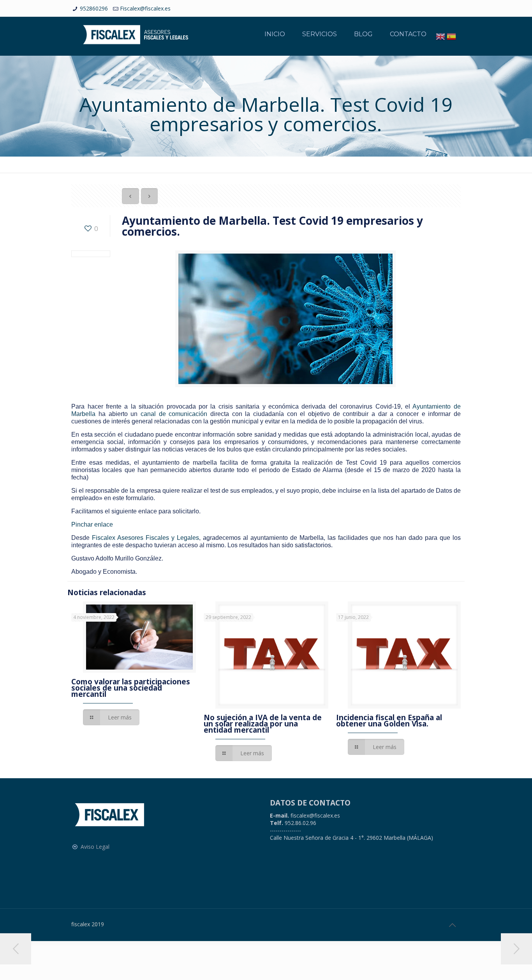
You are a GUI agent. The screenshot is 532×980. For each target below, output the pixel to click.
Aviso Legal (95, 846)
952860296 (94, 8)
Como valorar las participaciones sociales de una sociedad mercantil (130, 688)
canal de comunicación (174, 414)
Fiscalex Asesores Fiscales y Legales (145, 537)
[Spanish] (451, 36)
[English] (440, 36)
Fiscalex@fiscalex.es (145, 8)
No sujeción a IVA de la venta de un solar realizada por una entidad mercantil (263, 723)
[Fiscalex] (135, 34)
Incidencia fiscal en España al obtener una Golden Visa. (389, 720)
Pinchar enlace (92, 524)
